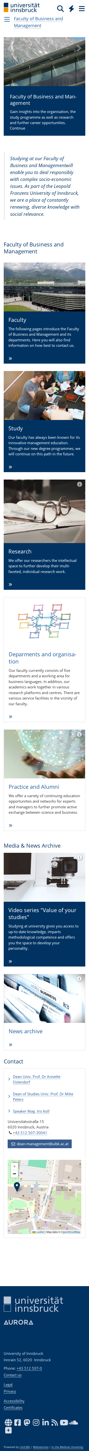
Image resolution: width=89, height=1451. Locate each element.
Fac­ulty (17, 319)
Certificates (13, 1407)
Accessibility (14, 1400)
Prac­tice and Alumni (34, 786)
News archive (26, 1031)
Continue (38, 112)
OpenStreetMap (70, 1232)
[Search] (60, 8)
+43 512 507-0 (29, 1368)
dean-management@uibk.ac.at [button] (42, 1143)
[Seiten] (81, 8)
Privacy (10, 1391)
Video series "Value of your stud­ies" (42, 913)
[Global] (70, 7)
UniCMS (25, 1447)
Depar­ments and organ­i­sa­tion (42, 657)
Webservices (40, 1447)
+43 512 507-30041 (30, 1132)
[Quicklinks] (71, 8)
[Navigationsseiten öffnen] (7, 19)
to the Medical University (67, 1447)
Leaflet (39, 1232)
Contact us (13, 1374)
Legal (8, 1384)
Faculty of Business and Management (38, 22)
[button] (10, 90)
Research (20, 551)
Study (15, 428)
